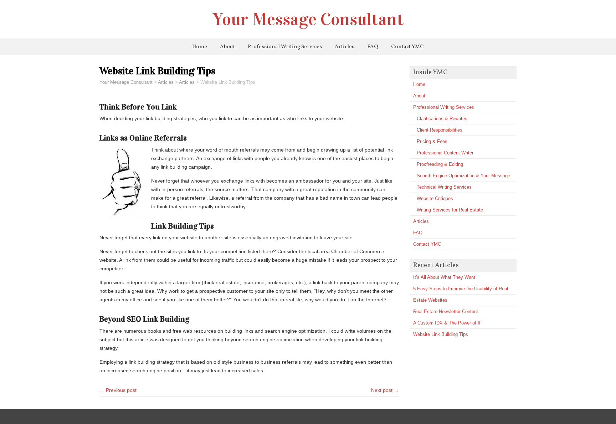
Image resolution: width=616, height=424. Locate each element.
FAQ (372, 47)
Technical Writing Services (444, 187)
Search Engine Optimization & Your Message (463, 175)
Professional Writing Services (285, 47)
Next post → (385, 390)
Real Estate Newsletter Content (445, 311)
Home (199, 47)
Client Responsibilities (439, 130)
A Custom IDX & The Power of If (447, 323)
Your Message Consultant (308, 19)
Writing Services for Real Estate (450, 210)
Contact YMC (407, 47)
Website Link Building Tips (440, 334)
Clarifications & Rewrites (442, 118)
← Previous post (118, 390)
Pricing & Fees (432, 141)
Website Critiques (435, 198)
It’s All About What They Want (444, 277)
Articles (344, 47)
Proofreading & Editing (440, 164)
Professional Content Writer (445, 152)
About (227, 47)
